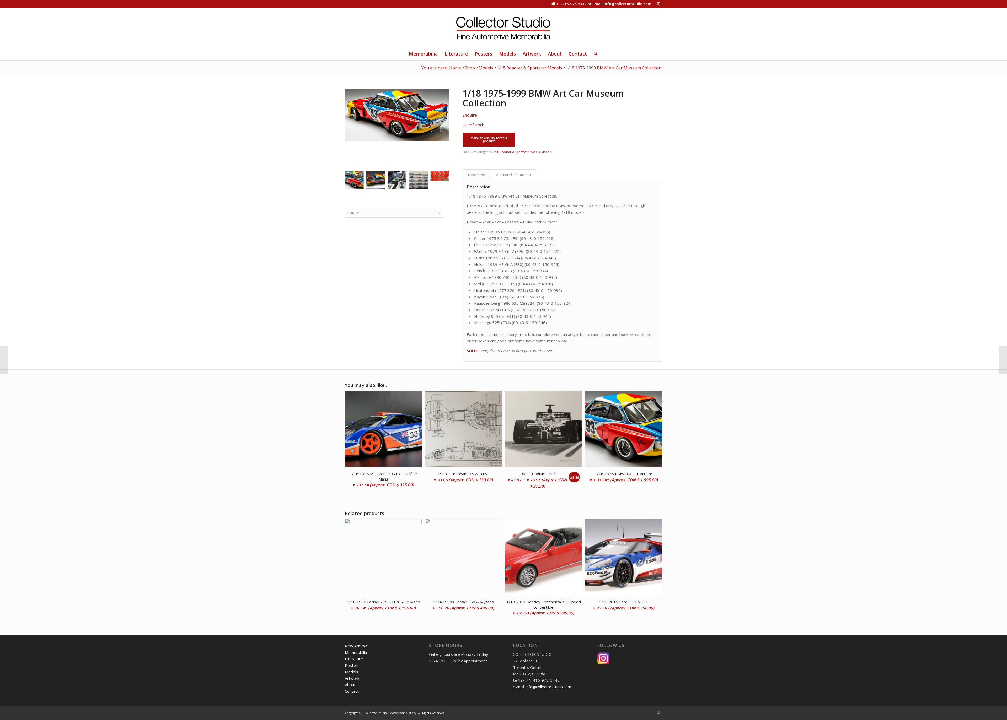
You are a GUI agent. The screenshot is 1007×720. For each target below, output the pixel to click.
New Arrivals (356, 645)
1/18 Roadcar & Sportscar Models (516, 152)
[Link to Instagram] (658, 4)
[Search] (593, 53)
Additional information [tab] (513, 175)
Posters (352, 665)
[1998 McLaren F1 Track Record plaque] (1003, 360)
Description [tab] (477, 175)
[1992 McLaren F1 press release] (4, 360)
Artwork (352, 678)
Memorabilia (356, 652)
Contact (352, 691)
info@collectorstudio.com (627, 3)
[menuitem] (423, 53)
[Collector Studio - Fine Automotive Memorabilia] (503, 27)
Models (546, 152)
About (350, 684)
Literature (354, 658)
